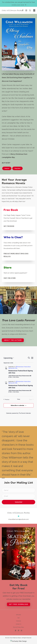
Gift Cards (18, 614)
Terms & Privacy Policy (18, 627)
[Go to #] (18, 218)
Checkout (18, 621)
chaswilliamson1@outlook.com (18, 519)
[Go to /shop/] (18, 273)
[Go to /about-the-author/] (18, 247)
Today (18, 399)
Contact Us (18, 624)
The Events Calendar (25, 413)
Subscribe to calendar (17, 405)
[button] (22, 10)
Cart (18, 617)
